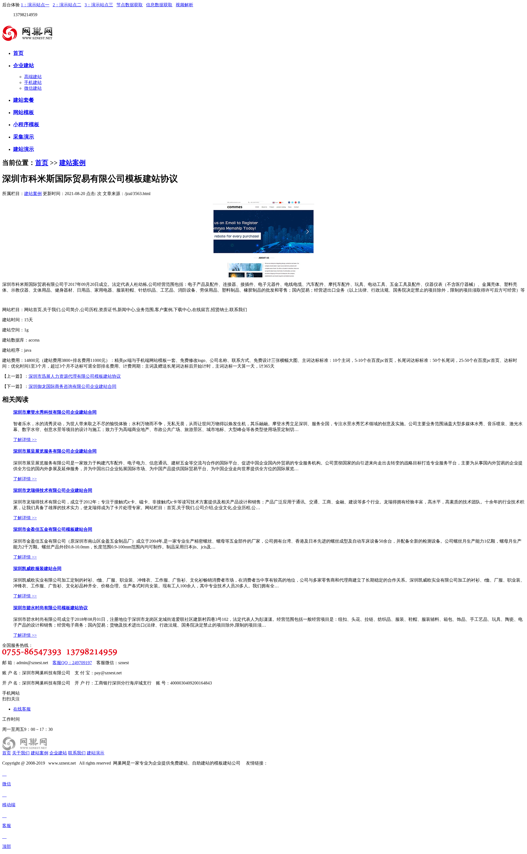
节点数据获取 (129, 4)
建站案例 (72, 162)
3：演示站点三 (99, 4)
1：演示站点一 (35, 4)
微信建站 (33, 88)
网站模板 (23, 112)
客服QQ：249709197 (72, 662)
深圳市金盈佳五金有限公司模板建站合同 (52, 529)
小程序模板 (26, 124)
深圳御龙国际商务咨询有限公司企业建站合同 (72, 386)
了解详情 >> (25, 439)
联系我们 (77, 753)
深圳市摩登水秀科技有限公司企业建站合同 (55, 412)
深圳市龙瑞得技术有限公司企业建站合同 (52, 490)
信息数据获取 (159, 4)
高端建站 (33, 76)
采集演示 (23, 137)
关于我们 (21, 753)
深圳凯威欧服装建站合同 (37, 568)
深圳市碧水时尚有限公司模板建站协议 (50, 607)
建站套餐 (23, 100)
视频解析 (184, 4)
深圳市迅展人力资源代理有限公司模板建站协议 (75, 376)
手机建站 (33, 82)
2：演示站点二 (67, 4)
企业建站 (23, 65)
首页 (18, 53)
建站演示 (23, 149)
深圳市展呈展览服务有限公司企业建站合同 (55, 451)
